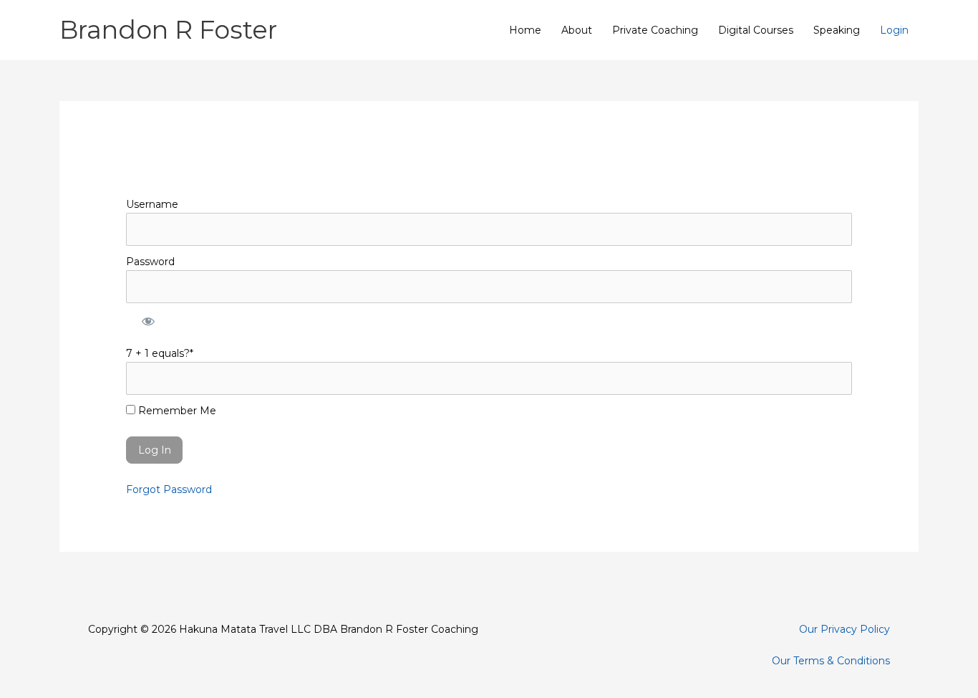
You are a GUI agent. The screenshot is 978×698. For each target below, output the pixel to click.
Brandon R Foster (168, 29)
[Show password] (147, 320)
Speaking (836, 30)
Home (525, 30)
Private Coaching (655, 30)
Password (150, 261)
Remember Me (175, 410)
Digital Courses (755, 30)
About (576, 30)
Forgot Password (169, 489)
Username (152, 204)
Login (894, 30)
